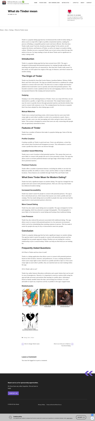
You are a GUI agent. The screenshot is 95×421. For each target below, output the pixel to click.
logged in (32, 360)
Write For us (58, 404)
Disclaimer (83, 405)
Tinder (32, 337)
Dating (11, 30)
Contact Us (13, 393)
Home (35, 2)
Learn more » (70, 418)
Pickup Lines (43, 2)
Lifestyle (75, 2)
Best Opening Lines (54, 2)
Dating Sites (65, 2)
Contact (89, 2)
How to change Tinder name (32, 344)
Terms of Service (50, 404)
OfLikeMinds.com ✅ (15, 2)
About (82, 2)
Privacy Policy (41, 404)
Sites (6, 30)
